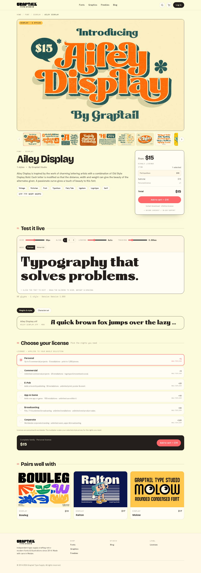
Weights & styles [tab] (25, 310)
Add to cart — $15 (159, 199)
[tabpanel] (100, 322)
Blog (115, 5)
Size (22, 240)
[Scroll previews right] (181, 139)
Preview (30, 247)
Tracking (122, 240)
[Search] (162, 5)
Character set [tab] (43, 310)
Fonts (82, 5)
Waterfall (40, 247)
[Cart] (169, 5)
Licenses (154, 544)
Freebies (105, 5)
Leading (82, 240)
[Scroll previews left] (19, 139)
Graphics (92, 5)
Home (19, 14)
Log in (178, 5)
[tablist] (100, 310)
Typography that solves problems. (80, 269)
